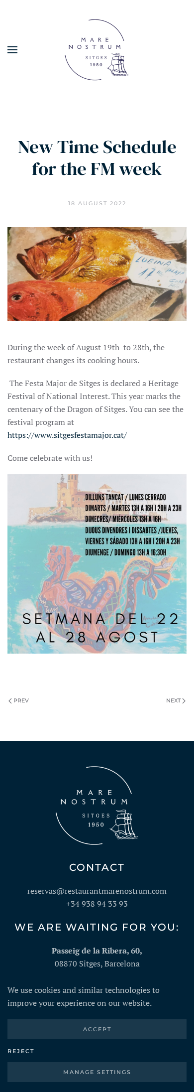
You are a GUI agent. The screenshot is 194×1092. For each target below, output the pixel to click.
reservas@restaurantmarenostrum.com (97, 890)
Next (173, 700)
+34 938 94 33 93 (97, 903)
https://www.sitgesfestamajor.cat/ (67, 434)
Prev (21, 700)
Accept (97, 1029)
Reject (20, 1051)
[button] (12, 50)
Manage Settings (97, 1072)
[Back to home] (97, 50)
